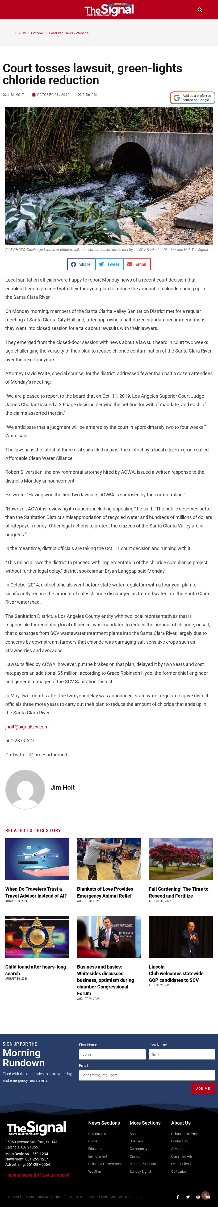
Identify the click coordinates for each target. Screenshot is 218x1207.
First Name (88, 1045)
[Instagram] (198, 1197)
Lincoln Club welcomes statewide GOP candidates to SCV (176, 973)
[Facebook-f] (178, 1197)
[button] (18, 10)
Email (84, 1065)
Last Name (158, 1045)
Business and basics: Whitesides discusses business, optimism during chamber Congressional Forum (105, 980)
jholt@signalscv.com (27, 727)
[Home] (12, 33)
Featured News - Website (69, 33)
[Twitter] (188, 1197)
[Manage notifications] (205, 1195)
